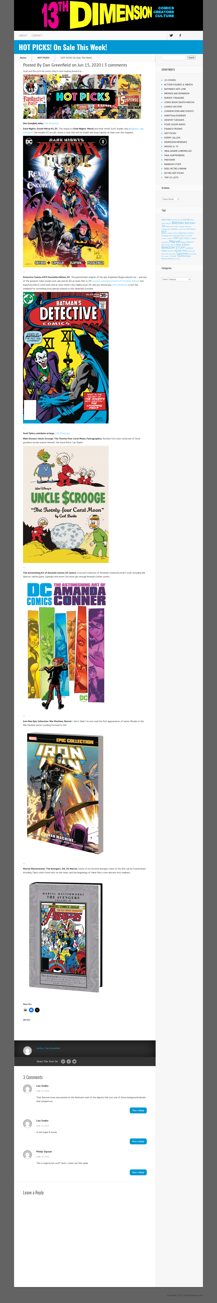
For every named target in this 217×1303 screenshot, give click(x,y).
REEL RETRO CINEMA (175, 168)
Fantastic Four (167, 235)
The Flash (192, 254)
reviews (189, 247)
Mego (183, 242)
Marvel (175, 241)
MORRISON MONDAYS (175, 142)
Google (63, 1061)
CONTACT (37, 35)
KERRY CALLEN (172, 137)
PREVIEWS (169, 159)
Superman (182, 253)
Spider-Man (180, 250)
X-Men (177, 259)
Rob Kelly (170, 251)
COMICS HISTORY (173, 106)
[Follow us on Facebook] (180, 35)
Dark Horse (190, 229)
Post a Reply (138, 1110)
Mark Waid (165, 242)
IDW (175, 238)
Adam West (166, 219)
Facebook (68, 1061)
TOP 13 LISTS (171, 177)
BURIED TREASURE (174, 97)
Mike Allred (170, 245)
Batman (178, 222)
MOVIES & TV (171, 146)
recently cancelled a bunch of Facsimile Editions (116, 280)
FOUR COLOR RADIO (174, 124)
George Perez (179, 235)
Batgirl (168, 223)
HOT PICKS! (43, 57)
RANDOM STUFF (172, 164)
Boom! (168, 226)
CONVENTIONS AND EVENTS (179, 111)
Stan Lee (191, 251)
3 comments (115, 65)
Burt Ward (175, 226)
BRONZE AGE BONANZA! (176, 93)
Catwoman (165, 229)
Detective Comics (186, 233)
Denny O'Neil (172, 233)
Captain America (185, 226)
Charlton (174, 229)
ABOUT (23, 35)
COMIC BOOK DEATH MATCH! (179, 102)
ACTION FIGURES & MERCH (178, 84)
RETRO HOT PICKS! (174, 172)
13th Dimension (120, 284)
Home (23, 57)
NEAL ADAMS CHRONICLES (178, 150)
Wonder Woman (168, 258)
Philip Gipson (44, 1151)
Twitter (74, 1061)
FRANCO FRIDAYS (173, 128)
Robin (164, 250)
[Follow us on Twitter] (171, 35)
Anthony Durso (177, 220)
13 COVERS (170, 80)
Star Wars (172, 254)
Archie (186, 219)
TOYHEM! (172, 256)
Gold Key (188, 236)
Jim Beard (192, 238)
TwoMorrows (184, 256)
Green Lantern (167, 238)
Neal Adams (183, 244)
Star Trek (164, 254)
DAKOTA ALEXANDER (175, 115)
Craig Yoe (182, 229)
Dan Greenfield (57, 65)
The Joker (165, 256)
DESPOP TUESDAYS (174, 119)
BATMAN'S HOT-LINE (175, 88)
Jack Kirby (184, 238)
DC (164, 232)
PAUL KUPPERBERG (174, 155)
